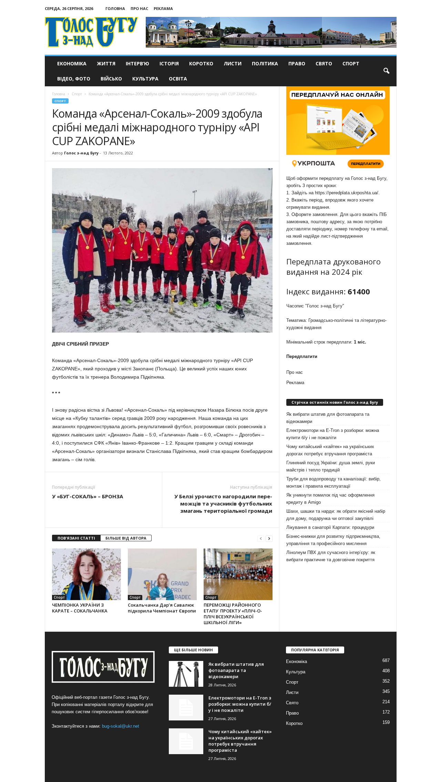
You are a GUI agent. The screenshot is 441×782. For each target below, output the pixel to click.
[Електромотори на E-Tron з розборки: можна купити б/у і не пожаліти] (186, 707)
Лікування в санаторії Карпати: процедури (330, 527)
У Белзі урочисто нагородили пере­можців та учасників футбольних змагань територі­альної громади (223, 503)
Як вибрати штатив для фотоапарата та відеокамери (327, 418)
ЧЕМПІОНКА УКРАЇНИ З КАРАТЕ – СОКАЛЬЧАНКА (79, 608)
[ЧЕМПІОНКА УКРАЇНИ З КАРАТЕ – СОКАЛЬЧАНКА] (86, 574)
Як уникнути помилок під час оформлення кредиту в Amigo (330, 498)
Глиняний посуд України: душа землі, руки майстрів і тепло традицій (330, 466)
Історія (169, 63)
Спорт (350, 63)
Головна (115, 8)
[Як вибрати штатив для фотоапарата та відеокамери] (186, 674)
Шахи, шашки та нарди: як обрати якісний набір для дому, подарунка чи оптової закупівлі (335, 515)
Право (296, 63)
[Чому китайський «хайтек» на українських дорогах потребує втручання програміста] (186, 741)
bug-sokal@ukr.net (120, 726)
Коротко (201, 63)
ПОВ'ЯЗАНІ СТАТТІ (76, 538)
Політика (265, 63)
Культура (145, 78)
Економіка (71, 63)
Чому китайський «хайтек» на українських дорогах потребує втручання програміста (330, 450)
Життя (106, 63)
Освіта (178, 78)
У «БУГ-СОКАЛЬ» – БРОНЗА (87, 496)
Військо (111, 78)
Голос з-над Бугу (81, 152)
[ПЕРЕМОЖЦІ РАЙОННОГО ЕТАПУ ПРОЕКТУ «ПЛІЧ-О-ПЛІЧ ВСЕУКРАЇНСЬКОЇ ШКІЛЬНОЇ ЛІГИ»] (238, 574)
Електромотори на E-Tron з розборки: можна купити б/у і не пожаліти (332, 434)
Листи (233, 63)
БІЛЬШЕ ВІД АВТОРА (125, 538)
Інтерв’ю (137, 63)
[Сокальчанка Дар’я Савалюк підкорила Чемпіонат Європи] (162, 574)
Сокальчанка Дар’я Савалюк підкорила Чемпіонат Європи (162, 608)
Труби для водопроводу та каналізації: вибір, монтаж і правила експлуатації (333, 482)
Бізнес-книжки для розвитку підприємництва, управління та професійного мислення (333, 540)
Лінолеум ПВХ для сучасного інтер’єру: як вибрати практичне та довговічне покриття (330, 556)
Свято (324, 63)
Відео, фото (73, 78)
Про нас (139, 8)
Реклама (163, 8)
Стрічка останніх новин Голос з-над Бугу (334, 402)
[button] (386, 71)
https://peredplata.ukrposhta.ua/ (346, 192)
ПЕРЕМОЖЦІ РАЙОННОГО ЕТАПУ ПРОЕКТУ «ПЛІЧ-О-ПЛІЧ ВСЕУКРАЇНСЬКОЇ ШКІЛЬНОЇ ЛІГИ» (233, 614)
